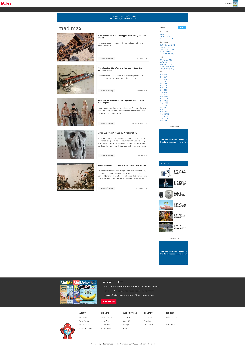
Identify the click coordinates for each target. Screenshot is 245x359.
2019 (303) (163, 90)
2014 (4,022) (164, 101)
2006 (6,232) (164, 118)
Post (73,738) (164, 35)
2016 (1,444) (164, 97)
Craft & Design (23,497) (168, 45)
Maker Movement (86, 328)
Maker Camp (106, 328)
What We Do (84, 321)
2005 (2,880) (164, 121)
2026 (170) (163, 75)
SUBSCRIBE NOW (109, 301)
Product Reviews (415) (167, 39)
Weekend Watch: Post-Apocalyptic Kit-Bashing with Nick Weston (122, 36)
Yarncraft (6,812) (165, 51)
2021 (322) (163, 86)
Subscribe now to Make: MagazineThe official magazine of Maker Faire (122, 17)
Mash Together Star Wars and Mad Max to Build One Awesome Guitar (120, 69)
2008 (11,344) (164, 114)
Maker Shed (105, 324)
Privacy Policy (96, 344)
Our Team (83, 317)
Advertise (147, 321)
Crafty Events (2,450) (167, 69)
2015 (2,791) (164, 99)
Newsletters (126, 328)
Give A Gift (126, 321)
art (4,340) (163, 62)
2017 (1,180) (164, 94)
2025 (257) (163, 77)
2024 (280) (163, 79)
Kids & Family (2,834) (167, 66)
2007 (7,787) (164, 116)
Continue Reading (107, 58)
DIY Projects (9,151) (166, 60)
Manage (125, 324)
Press (146, 328)
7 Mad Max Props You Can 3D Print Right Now (117, 133)
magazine (107, 317)
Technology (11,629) (167, 49)
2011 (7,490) (164, 107)
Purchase (126, 317)
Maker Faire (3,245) (166, 64)
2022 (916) (163, 83)
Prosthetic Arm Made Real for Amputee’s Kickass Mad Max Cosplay (121, 101)
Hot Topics (165, 163)
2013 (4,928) (164, 103)
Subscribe (228, 4)
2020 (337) (163, 88)
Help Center (148, 324)
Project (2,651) (165, 37)
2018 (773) (163, 92)
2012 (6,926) (164, 105)
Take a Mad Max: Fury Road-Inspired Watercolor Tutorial (122, 165)
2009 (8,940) (164, 112)
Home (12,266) (165, 47)
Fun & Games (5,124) (167, 54)
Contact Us (148, 317)
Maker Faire (105, 321)
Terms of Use (108, 344)
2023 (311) (163, 81)
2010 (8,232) (164, 110)
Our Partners (84, 324)
